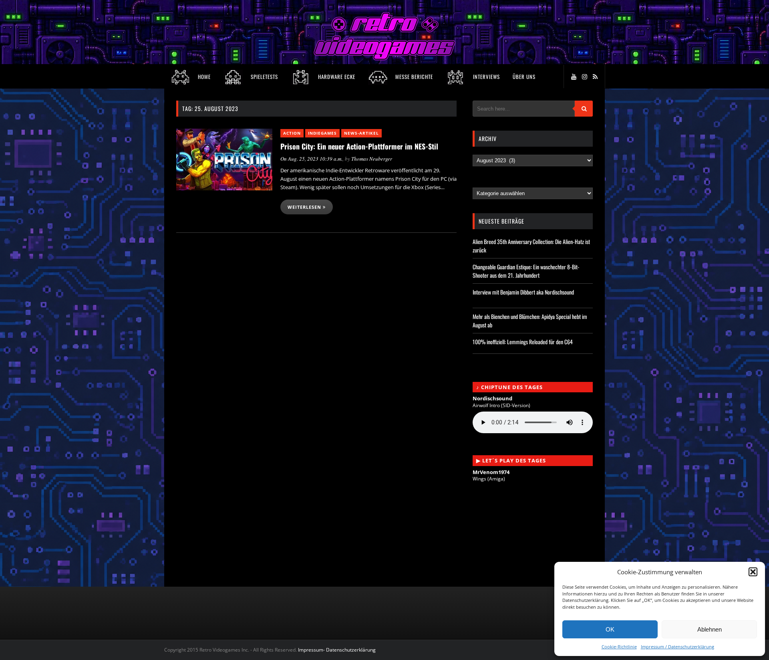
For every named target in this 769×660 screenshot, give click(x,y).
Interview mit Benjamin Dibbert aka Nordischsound (523, 292)
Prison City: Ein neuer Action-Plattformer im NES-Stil (359, 146)
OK (610, 629)
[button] (753, 572)
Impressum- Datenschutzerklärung (337, 649)
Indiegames (322, 133)
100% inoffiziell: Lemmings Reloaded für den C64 (523, 341)
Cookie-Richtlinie (619, 647)
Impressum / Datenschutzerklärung (677, 647)
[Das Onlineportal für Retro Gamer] (384, 58)
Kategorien (488, 184)
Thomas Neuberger (371, 158)
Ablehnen (709, 629)
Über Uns (524, 77)
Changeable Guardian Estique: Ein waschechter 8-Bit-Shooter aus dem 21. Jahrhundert (526, 270)
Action (292, 133)
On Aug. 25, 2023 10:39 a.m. (311, 158)
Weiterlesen (305, 207)
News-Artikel (361, 133)
